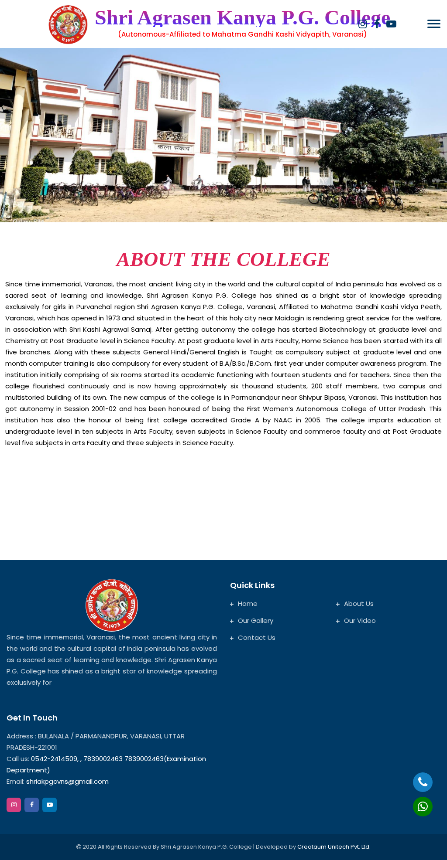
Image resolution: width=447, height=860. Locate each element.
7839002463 (103, 758)
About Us (359, 603)
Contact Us (256, 637)
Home (248, 603)
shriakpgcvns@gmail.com (67, 781)
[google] (391, 24)
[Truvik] (68, 24)
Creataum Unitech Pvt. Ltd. (334, 847)
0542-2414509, (55, 758)
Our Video (360, 620)
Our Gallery (255, 620)
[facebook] (377, 24)
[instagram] (362, 24)
